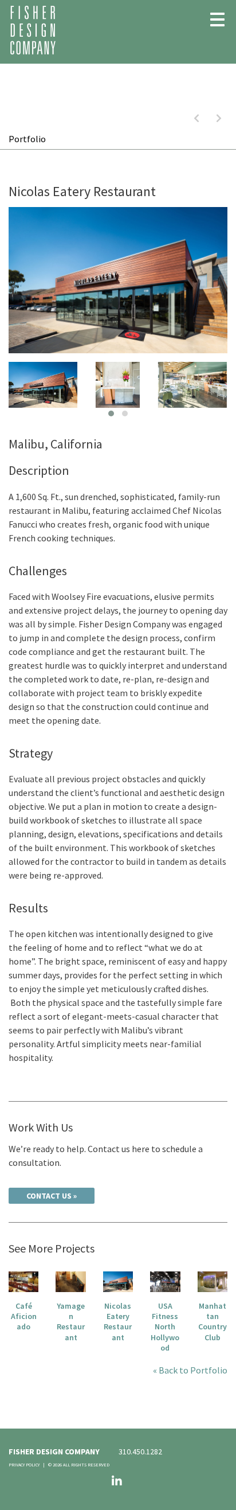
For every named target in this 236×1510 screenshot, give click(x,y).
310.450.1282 (140, 1451)
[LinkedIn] (117, 1481)
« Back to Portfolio (190, 1370)
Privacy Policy (24, 1465)
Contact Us (49, 1196)
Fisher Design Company (33, 30)
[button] (111, 413)
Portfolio (27, 139)
